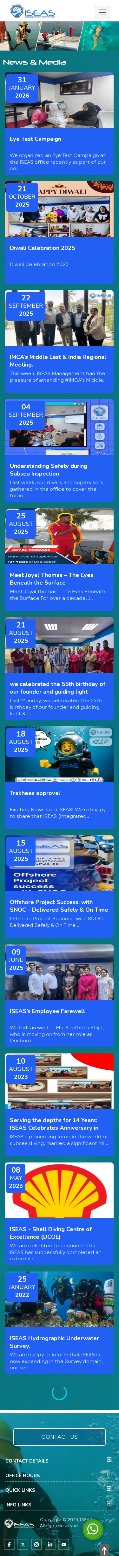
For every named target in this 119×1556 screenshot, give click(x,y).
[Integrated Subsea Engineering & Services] (33, 10)
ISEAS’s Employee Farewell (47, 1011)
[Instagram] (36, 1544)
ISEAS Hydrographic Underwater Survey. (54, 1342)
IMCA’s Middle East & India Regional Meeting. (58, 360)
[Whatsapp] (93, 1529)
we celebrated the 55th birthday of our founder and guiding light (57, 688)
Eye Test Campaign (35, 139)
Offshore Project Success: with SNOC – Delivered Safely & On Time (59, 906)
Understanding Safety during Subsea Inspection (48, 469)
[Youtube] (63, 1544)
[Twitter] (22, 1544)
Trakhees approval (35, 793)
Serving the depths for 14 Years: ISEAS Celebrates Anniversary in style (54, 1127)
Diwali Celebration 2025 (42, 248)
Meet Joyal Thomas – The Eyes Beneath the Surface (51, 578)
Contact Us (59, 1437)
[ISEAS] (19, 1522)
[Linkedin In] (50, 1544)
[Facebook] (9, 1544)
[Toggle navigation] (102, 12)
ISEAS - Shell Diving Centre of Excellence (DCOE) (51, 1233)
